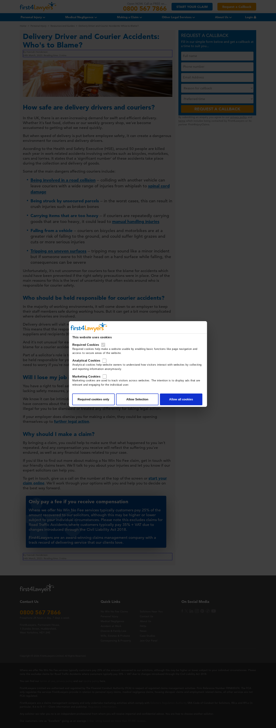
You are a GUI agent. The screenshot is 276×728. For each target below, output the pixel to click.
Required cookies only (93, 399)
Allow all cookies (181, 399)
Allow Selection (137, 399)
